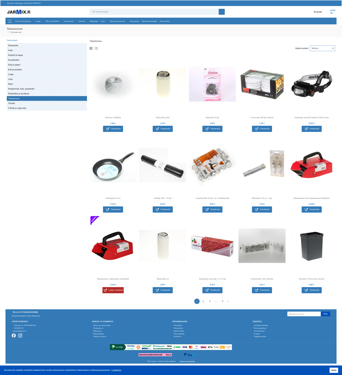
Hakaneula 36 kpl (212, 118)
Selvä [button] (333, 370)
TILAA (325, 314)
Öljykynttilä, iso (163, 279)
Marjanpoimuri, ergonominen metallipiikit (113, 279)
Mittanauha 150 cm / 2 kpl (262, 198)
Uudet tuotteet (178, 331)
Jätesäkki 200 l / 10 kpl (163, 198)
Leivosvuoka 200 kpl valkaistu (262, 118)
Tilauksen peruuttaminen (187, 361)
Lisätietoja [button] (116, 370)
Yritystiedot (177, 325)
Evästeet (256, 334)
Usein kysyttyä (259, 331)
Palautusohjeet (98, 334)
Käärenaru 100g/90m (113, 118)
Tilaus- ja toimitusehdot (102, 325)
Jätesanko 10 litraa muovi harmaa (311, 279)
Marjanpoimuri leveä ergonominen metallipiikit (312, 198)
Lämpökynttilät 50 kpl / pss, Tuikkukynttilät (212, 198)
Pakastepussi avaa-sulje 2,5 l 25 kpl (212, 279)
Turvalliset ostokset (260, 325)
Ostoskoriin (115, 128)
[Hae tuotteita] (222, 12)
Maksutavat (97, 331)
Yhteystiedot (178, 328)
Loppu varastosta (115, 290)
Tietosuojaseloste (260, 328)
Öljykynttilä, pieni (163, 118)
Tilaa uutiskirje (179, 334)
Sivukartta (177, 336)
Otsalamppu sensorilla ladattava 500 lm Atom (311, 118)
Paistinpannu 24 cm (113, 198)
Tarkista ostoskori (99, 336)
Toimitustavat (98, 328)
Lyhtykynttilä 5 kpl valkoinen (262, 279)
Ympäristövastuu (259, 336)
